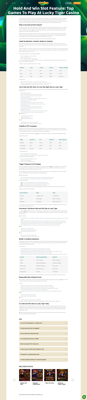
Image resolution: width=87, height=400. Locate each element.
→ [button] (72, 379)
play (37, 133)
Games (21, 3)
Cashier (28, 3)
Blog (20, 394)
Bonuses (14, 3)
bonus (51, 166)
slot (61, 279)
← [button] (14, 379)
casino (25, 210)
